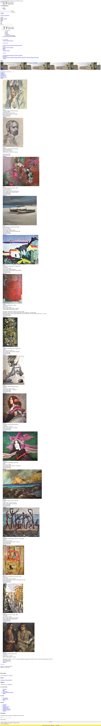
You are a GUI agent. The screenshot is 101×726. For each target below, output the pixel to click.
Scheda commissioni (6, 57)
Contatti (6, 35)
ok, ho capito (57, 725)
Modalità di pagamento (26, 57)
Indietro (1, 61)
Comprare (4, 50)
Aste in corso (5, 47)
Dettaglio (4, 117)
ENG (1, 2)
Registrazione (12, 55)
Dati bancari (15, 45)
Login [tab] (4, 7)
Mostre (6, 32)
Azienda (5, 18)
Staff (8, 40)
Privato (1, 18)
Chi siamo (5, 40)
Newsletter (20, 45)
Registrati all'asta (3, 69)
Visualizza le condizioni (33, 62)
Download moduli (11, 35)
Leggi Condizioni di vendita (8, 45)
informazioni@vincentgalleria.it (6, 680)
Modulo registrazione (35, 57)
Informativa (20, 57)
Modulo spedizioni (14, 57)
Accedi (2, 13)
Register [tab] (4, 8)
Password (13, 12)
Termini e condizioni (18, 55)
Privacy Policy (3, 719)
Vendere (8, 50)
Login (13, 10)
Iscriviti (50, 721)
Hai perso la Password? (4, 15)
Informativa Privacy (6, 709)
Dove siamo (11, 40)
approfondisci (52, 725)
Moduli (4, 693)
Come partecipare (6, 55)
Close (2, 17)
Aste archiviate (10, 47)
